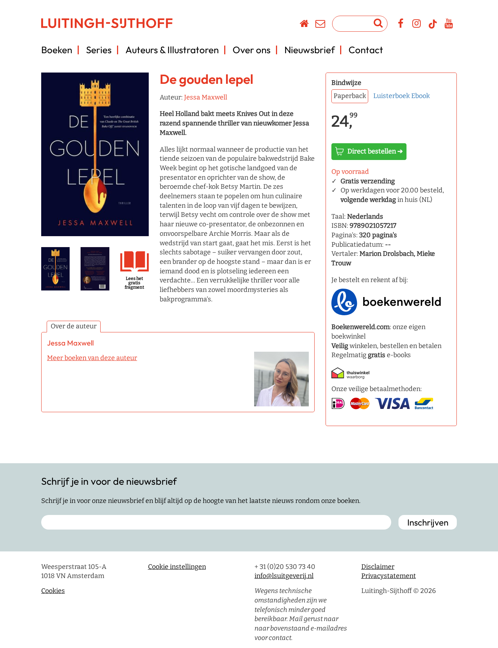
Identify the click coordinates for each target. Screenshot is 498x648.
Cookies (53, 591)
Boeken (56, 50)
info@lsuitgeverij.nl (284, 576)
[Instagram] (417, 25)
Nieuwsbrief (309, 50)
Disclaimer (377, 567)
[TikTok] (433, 27)
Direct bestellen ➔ (375, 151)
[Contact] (320, 25)
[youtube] (449, 25)
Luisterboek (391, 96)
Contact (366, 50)
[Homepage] (304, 25)
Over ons (252, 50)
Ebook (420, 96)
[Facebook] (400, 25)
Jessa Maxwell (205, 97)
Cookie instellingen (177, 567)
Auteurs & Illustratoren (172, 50)
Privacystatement (388, 576)
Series (99, 50)
